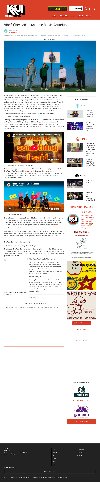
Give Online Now (50, 472)
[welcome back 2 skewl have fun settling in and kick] (81, 275)
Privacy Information (37, 477)
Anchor (80, 455)
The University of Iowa (14, 477)
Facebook (80, 452)
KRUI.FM (45, 35)
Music (54, 455)
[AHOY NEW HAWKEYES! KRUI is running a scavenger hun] (81, 245)
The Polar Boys (70, 35)
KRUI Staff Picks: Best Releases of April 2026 (89, 113)
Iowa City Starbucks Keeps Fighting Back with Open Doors (91, 163)
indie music (23, 35)
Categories (64, 16)
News (54, 458)
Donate (88, 16)
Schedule (55, 452)
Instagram (81, 449)
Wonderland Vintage (81, 401)
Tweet (53, 39)
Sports (54, 461)
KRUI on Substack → (82, 340)
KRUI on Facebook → (82, 330)
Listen (54, 16)
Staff (73, 16)
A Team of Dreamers (89, 181)
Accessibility (63, 477)
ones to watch (29, 171)
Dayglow (17, 35)
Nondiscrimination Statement (51, 477)
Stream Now (75, 8)
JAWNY (40, 35)
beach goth (10, 35)
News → (84, 139)
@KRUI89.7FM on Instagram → (81, 207)
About (80, 16)
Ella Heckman (15, 32)
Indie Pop (29, 35)
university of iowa (80, 35)
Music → (84, 106)
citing (39, 126)
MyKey (49, 35)
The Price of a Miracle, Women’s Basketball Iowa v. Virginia (91, 196)
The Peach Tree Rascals (58, 35)
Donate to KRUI (81, 421)
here (56, 225)
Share (47, 39)
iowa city (35, 35)
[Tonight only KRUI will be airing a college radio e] (81, 305)
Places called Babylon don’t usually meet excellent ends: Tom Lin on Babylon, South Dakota (90, 149)
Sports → (84, 176)
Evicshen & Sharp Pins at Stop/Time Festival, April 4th (90, 127)
